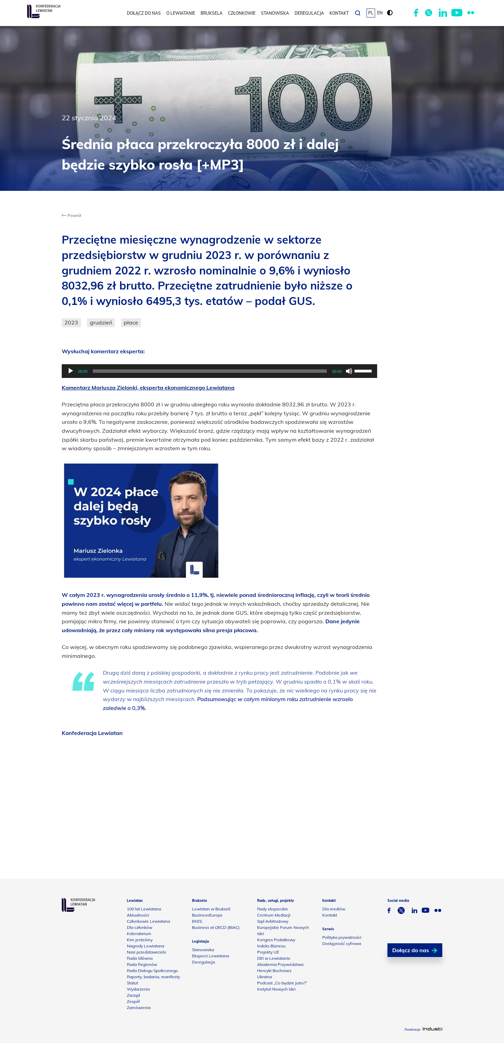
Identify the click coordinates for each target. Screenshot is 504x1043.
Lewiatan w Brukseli (211, 908)
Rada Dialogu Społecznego (152, 970)
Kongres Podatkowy (276, 939)
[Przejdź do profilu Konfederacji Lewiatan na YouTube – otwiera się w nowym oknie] (457, 13)
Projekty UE (268, 952)
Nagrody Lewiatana (145, 945)
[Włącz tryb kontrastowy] (389, 13)
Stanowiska (275, 13)
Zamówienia (139, 1007)
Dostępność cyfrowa (341, 943)
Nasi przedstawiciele (146, 952)
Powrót (74, 215)
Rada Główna (140, 958)
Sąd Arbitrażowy (272, 921)
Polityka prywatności (341, 937)
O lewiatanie (180, 13)
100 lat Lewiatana (144, 908)
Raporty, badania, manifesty (153, 976)
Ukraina (264, 976)
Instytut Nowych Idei (276, 989)
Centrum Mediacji (273, 915)
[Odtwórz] (70, 371)
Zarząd (133, 995)
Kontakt (339, 13)
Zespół (133, 1001)
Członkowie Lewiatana (148, 921)
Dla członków (139, 927)
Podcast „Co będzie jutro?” (282, 982)
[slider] (364, 370)
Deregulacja (309, 13)
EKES (197, 921)
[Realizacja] (432, 1029)
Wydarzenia (138, 989)
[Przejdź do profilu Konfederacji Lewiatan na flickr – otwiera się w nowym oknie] (471, 13)
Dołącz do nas (144, 13)
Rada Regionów (142, 964)
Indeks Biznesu (271, 945)
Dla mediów (333, 908)
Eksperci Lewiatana (210, 955)
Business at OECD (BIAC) (216, 927)
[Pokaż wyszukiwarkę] (357, 13)
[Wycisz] (349, 371)
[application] (219, 371)
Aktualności (138, 915)
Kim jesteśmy (140, 939)
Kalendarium (139, 933)
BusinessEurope (207, 915)
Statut (132, 982)
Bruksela (212, 13)
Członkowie (241, 13)
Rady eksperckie (272, 908)
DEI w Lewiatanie (273, 958)
